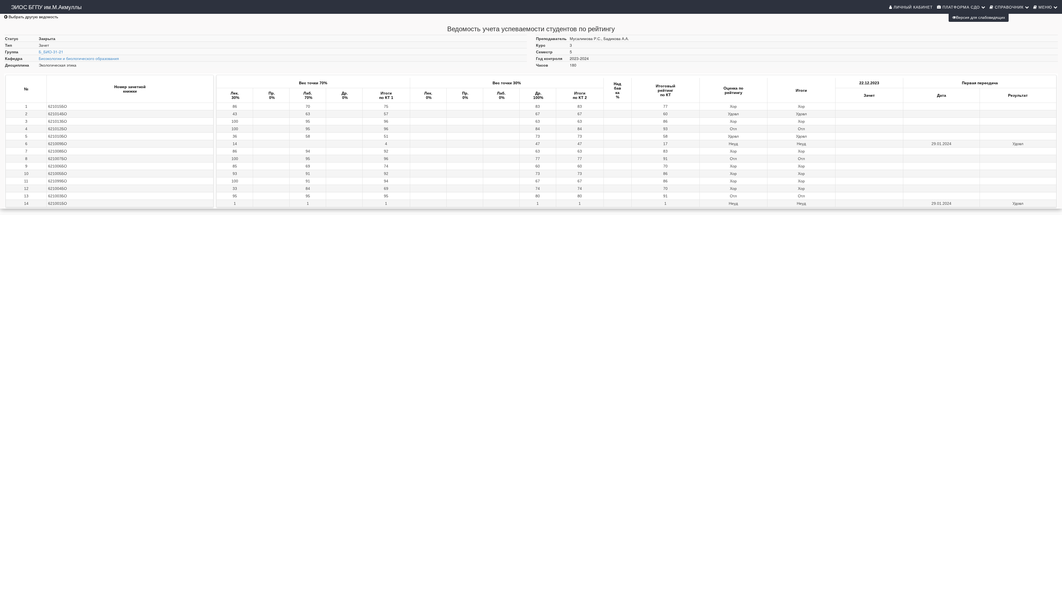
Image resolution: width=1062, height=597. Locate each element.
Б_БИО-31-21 (51, 51)
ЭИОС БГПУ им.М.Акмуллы (46, 7)
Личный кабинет (912, 7)
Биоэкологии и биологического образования (79, 58)
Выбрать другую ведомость (32, 16)
